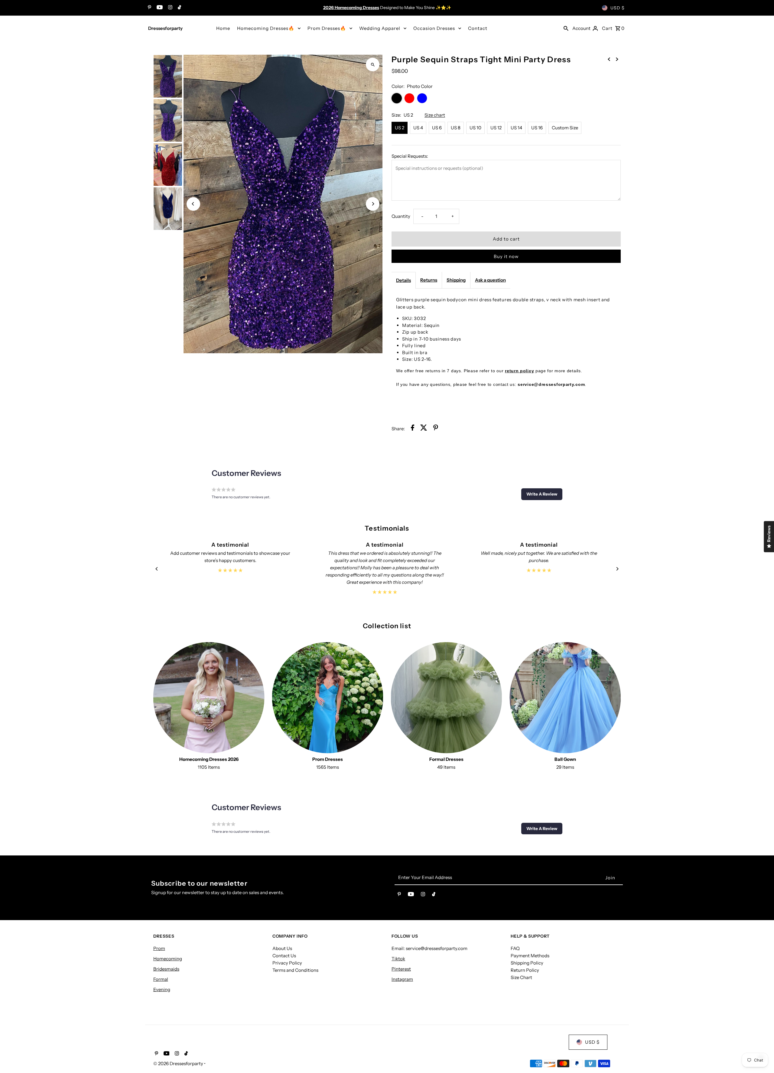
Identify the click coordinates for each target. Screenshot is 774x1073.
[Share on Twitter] (423, 429)
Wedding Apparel (379, 28)
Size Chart (521, 977)
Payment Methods (530, 955)
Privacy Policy (287, 963)
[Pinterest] (148, 8)
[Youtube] (159, 8)
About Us (282, 948)
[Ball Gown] (565, 697)
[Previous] (193, 204)
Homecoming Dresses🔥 (265, 28)
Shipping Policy (527, 963)
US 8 (455, 128)
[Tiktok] (178, 8)
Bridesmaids (166, 969)
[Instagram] (169, 8)
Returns (428, 280)
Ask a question (490, 280)
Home (223, 28)
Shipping (456, 280)
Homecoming (167, 958)
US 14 (516, 128)
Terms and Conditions (295, 970)
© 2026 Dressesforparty (178, 1063)
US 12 (496, 128)
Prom (159, 948)
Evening (161, 989)
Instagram (402, 979)
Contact (477, 28)
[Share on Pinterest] (435, 429)
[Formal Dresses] (446, 697)
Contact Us (284, 955)
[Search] (566, 28)
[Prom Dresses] (327, 697)
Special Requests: (410, 156)
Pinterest (401, 969)
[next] (617, 59)
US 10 (475, 128)
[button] (541, 494)
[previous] (609, 59)
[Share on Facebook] (412, 429)
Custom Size (565, 128)
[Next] (372, 204)
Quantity (401, 216)
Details (403, 280)
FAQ (515, 948)
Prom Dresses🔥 (326, 28)
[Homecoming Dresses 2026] (209, 697)
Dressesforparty (165, 28)
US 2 (399, 128)
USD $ (617, 8)
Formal (160, 979)
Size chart (434, 115)
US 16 (537, 128)
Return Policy (525, 970)
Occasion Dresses (434, 28)
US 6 (437, 128)
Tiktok (398, 958)
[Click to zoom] (372, 64)
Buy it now (506, 256)
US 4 (418, 128)
